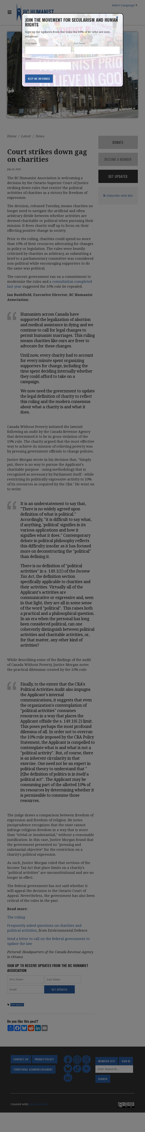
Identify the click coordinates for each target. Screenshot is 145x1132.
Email (28, 59)
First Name (31, 43)
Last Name (79, 43)
